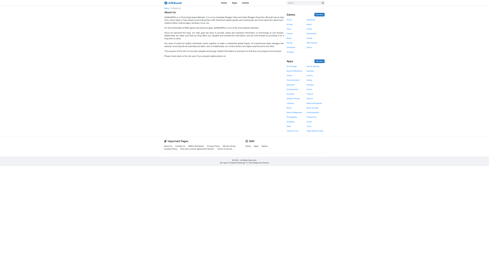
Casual (289, 33)
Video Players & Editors (316, 131)
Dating (309, 80)
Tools (309, 126)
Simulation (291, 47)
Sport (289, 126)
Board (309, 24)
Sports (309, 47)
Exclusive (290, 94)
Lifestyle (290, 103)
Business (310, 71)
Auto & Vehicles (313, 66)
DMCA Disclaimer (196, 146)
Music (289, 38)
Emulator (310, 85)
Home (224, 3)
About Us (168, 146)
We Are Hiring (229, 146)
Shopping (290, 122)
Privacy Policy (213, 146)
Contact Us (180, 146)
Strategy (290, 52)
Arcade (290, 24)
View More (319, 15)
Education (291, 85)
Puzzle (309, 38)
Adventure (311, 20)
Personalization (313, 112)
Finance (310, 94)
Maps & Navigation (314, 103)
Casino (309, 29)
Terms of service (224, 149)
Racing (289, 43)
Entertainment (292, 89)
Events (309, 89)
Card (289, 29)
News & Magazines (294, 112)
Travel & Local (292, 131)
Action (289, 20)
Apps (234, 3)
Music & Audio (312, 108)
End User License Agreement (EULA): (197, 149)
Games (245, 3)
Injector (310, 99)
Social (309, 122)
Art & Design (292, 66)
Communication (293, 80)
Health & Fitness (293, 99)
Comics (310, 75)
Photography (292, 117)
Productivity (312, 117)
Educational (311, 33)
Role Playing (312, 43)
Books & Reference (294, 71)
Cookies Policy (170, 149)
